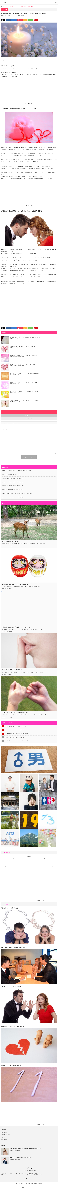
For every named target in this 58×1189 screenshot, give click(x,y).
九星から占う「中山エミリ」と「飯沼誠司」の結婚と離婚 (23, 382)
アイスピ (29, 1168)
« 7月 (2, 878)
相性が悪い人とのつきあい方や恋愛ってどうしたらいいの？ (16, 627)
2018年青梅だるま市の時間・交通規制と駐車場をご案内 (15, 584)
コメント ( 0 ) (29, 418)
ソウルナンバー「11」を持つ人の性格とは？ (11, 1065)
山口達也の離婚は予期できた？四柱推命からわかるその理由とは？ (26, 337)
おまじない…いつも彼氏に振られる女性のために (12, 1026)
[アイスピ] (4, 2)
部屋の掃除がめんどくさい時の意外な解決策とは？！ (13, 485)
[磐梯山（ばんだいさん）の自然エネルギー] (29, 838)
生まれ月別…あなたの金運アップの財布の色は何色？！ (13, 489)
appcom (22, 15)
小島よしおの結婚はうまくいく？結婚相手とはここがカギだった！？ (26, 400)
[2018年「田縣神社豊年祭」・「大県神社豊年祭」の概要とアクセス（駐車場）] (29, 759)
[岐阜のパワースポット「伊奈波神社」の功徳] (10, 801)
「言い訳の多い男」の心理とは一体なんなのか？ (12, 986)
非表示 (5, 61)
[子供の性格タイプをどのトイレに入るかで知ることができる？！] (48, 801)
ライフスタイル (11, 546)
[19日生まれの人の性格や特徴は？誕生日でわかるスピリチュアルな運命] (29, 820)
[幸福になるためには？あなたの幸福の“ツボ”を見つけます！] (47, 838)
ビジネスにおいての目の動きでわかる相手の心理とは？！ (14, 497)
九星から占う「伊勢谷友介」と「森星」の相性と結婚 (22, 364)
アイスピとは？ (4, 1132)
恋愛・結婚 (21, 356)
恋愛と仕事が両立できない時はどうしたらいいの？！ (13, 478)
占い (20, 401)
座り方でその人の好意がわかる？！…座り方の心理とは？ (15, 947)
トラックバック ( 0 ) (29, 415)
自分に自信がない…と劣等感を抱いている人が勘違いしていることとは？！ (17, 493)
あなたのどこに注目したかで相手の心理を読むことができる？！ (15, 481)
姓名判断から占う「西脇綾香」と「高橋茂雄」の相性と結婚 (24, 391)
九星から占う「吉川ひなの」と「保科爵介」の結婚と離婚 (23, 355)
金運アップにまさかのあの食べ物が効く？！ (11, 474)
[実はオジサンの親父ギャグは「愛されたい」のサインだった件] (10, 783)
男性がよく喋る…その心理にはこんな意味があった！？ (16, 737)
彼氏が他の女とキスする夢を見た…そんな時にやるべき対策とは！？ (19, 740)
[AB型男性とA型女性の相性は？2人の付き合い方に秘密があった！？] (10, 820)
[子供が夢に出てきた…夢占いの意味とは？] (29, 783)
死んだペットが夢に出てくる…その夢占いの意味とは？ (16, 726)
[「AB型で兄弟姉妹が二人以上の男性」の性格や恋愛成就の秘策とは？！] (10, 838)
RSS (31, 1179)
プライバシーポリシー (5, 1134)
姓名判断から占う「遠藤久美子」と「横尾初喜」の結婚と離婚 (24, 373)
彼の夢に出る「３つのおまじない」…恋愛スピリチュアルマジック (18, 730)
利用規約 (3, 1137)
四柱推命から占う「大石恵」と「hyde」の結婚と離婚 (22, 346)
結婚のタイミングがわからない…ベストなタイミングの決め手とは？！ (16, 470)
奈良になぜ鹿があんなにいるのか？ (10, 541)
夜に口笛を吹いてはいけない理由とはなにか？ (13, 669)
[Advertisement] (29, 91)
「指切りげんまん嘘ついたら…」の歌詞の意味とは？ (15, 712)
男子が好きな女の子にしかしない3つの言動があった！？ (16, 733)
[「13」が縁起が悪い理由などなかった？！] (48, 820)
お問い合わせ (4, 1139)
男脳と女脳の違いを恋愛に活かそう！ (10, 908)
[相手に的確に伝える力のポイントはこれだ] (48, 783)
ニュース (9, 15)
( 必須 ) (4, 429)
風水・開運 (17, 1159)
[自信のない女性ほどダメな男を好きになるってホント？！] (29, 801)
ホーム (17, 1183)
